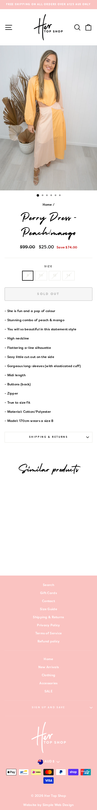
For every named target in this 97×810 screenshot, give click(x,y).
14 (68, 275)
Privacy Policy (48, 625)
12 (55, 275)
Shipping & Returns (48, 437)
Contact (48, 601)
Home (47, 205)
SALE (48, 691)
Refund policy (48, 641)
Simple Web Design (58, 805)
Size (48, 267)
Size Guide (48, 609)
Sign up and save (48, 708)
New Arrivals (48, 667)
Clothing (48, 675)
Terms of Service (48, 633)
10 (41, 275)
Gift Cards (48, 593)
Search (48, 585)
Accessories (48, 683)
